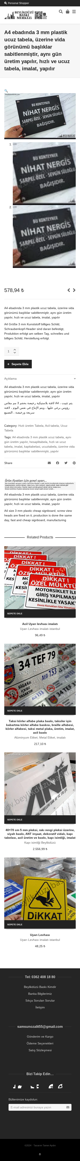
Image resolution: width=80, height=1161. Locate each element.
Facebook (21, 1084)
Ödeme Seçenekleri (40, 1043)
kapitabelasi (32, 446)
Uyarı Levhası (40, 935)
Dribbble (12, 1084)
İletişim (40, 1007)
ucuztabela (49, 446)
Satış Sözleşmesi (40, 1050)
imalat (18, 446)
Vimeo (40, 1084)
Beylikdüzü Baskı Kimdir (40, 987)
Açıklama (10, 378)
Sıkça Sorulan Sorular (40, 1000)
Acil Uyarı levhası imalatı (40, 624)
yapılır (54, 451)
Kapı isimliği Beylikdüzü (40, 842)
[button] (6, 91)
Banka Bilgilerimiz (40, 993)
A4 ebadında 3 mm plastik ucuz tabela (38, 437)
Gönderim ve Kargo (40, 1036)
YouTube (49, 1084)
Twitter (30, 1084)
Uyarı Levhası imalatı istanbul (40, 628)
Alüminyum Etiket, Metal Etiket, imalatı (40, 737)
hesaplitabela (38, 442)
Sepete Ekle (20, 364)
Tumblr (58, 1084)
